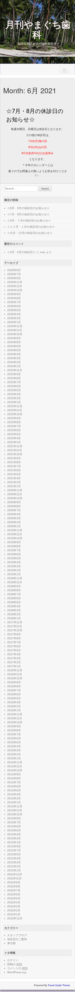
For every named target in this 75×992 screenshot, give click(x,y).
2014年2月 (14, 798)
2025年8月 (14, 298)
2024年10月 (14, 334)
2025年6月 (14, 306)
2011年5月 (13, 898)
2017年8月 (14, 638)
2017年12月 (14, 622)
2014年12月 (14, 762)
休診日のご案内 (17, 939)
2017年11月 (14, 626)
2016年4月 (14, 702)
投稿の (14, 964)
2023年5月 (14, 390)
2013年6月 (14, 826)
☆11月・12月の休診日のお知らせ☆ (29, 232)
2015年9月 (14, 726)
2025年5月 (14, 310)
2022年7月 (14, 426)
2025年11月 (14, 286)
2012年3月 (14, 862)
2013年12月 (14, 806)
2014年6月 (14, 786)
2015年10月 (14, 722)
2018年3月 (14, 610)
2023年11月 (14, 370)
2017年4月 (14, 654)
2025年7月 (14, 302)
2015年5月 (14, 742)
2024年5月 (14, 350)
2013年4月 (14, 834)
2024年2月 (14, 362)
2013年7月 (14, 822)
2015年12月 (14, 714)
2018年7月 (14, 594)
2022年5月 (14, 434)
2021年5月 (14, 474)
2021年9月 (14, 458)
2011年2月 (13, 910)
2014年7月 (14, 782)
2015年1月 (14, 758)
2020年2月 (14, 522)
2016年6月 (14, 694)
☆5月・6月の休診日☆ (21, 252)
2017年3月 (14, 658)
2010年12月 (14, 918)
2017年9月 (14, 634)
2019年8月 (14, 546)
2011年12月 (14, 874)
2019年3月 (14, 566)
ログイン (12, 960)
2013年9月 (14, 818)
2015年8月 (14, 730)
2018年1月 (14, 618)
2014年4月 (14, 794)
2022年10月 (14, 414)
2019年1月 (14, 574)
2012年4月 (14, 858)
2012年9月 (14, 846)
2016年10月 (14, 678)
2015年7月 (14, 734)
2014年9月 (14, 774)
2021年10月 (14, 454)
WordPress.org (16, 972)
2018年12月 (14, 578)
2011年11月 (14, 878)
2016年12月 (14, 670)
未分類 (11, 943)
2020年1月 (14, 526)
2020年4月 (14, 514)
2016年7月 (14, 690)
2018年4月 (14, 606)
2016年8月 (14, 686)
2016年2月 (14, 706)
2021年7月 (14, 466)
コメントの (17, 968)
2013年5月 (14, 830)
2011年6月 (13, 894)
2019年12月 (14, 530)
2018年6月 (14, 598)
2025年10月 (14, 290)
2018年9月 (14, 586)
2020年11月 (14, 494)
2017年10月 (14, 630)
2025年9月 (14, 294)
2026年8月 (14, 270)
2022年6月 (14, 430)
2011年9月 (13, 882)
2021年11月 (14, 450)
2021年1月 (14, 486)
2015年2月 (14, 754)
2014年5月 (14, 790)
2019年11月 (14, 534)
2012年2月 (14, 866)
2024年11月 (14, 330)
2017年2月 (14, 662)
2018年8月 (14, 590)
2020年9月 (14, 502)
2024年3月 (14, 358)
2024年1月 (14, 366)
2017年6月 (14, 646)
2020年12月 (14, 490)
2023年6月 (14, 386)
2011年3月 (13, 906)
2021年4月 (14, 478)
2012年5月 (14, 854)
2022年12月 (14, 406)
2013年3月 (14, 838)
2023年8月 (14, 378)
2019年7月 (14, 550)
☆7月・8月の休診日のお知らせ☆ (28, 214)
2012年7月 (14, 850)
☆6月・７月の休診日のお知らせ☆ (29, 220)
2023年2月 (14, 398)
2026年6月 (14, 278)
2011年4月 (13, 902)
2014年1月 (14, 802)
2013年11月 (14, 810)
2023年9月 (14, 374)
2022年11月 (14, 410)
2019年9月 (14, 542)
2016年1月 (14, 710)
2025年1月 (14, 322)
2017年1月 (14, 666)
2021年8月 (14, 462)
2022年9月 (14, 418)
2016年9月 (14, 682)
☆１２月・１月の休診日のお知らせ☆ (31, 226)
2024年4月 (14, 354)
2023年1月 (14, 402)
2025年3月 (14, 318)
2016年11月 (14, 674)
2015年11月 (14, 718)
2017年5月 (14, 650)
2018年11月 (14, 582)
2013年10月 (14, 814)
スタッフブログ (17, 935)
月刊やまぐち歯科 (38, 30)
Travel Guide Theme (59, 985)
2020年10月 (14, 498)
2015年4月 (14, 746)
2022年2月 (14, 442)
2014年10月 (14, 770)
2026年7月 (14, 274)
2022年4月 (14, 438)
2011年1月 (13, 914)
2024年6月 (14, 346)
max (42, 252)
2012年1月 (14, 870)
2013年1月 (14, 842)
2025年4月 (14, 314)
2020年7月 (14, 510)
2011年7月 (13, 890)
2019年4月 (14, 562)
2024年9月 (14, 338)
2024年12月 (14, 326)
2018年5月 (14, 602)
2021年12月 (14, 446)
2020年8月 (14, 506)
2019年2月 (14, 570)
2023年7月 (14, 382)
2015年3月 (14, 750)
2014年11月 (14, 766)
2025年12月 (14, 282)
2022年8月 (14, 422)
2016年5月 (14, 698)
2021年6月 (14, 470)
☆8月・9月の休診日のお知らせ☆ (28, 208)
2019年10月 (14, 538)
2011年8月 (13, 886)
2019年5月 (14, 558)
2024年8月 (14, 342)
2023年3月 (14, 394)
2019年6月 (14, 554)
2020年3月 (14, 518)
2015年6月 (14, 738)
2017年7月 (14, 642)
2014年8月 (14, 778)
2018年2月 (14, 614)
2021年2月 (14, 482)
